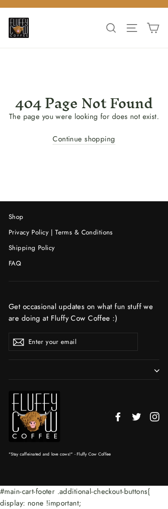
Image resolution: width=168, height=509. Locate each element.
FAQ (15, 263)
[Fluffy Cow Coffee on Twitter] (136, 416)
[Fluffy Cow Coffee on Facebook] (118, 416)
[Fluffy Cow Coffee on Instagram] (154, 416)
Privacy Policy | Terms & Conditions (61, 232)
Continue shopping (84, 139)
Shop (16, 217)
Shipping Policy (32, 248)
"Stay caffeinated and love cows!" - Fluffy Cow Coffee (60, 454)
